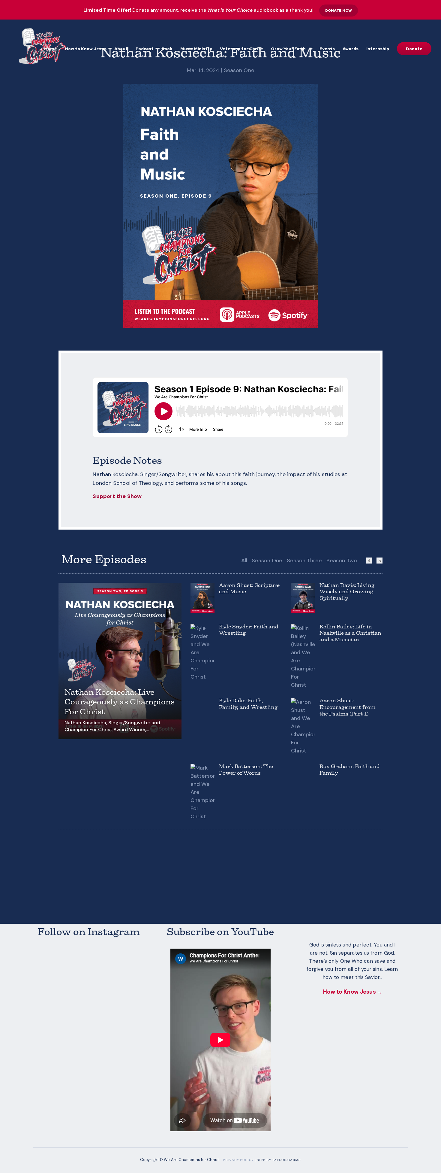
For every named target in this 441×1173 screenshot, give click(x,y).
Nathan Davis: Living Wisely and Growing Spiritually (347, 592)
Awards (350, 49)
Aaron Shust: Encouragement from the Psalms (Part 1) (348, 707)
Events (327, 49)
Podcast (145, 49)
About (121, 49)
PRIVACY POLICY (238, 1160)
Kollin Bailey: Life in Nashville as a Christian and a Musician (350, 634)
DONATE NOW (338, 10)
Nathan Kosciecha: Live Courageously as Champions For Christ (119, 702)
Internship (377, 49)
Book (166, 49)
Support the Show (117, 496)
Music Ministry (196, 49)
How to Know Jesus (85, 49)
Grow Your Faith (288, 49)
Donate (414, 48)
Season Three (304, 560)
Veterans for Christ (241, 49)
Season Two (341, 560)
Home (50, 49)
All (244, 560)
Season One (239, 70)
